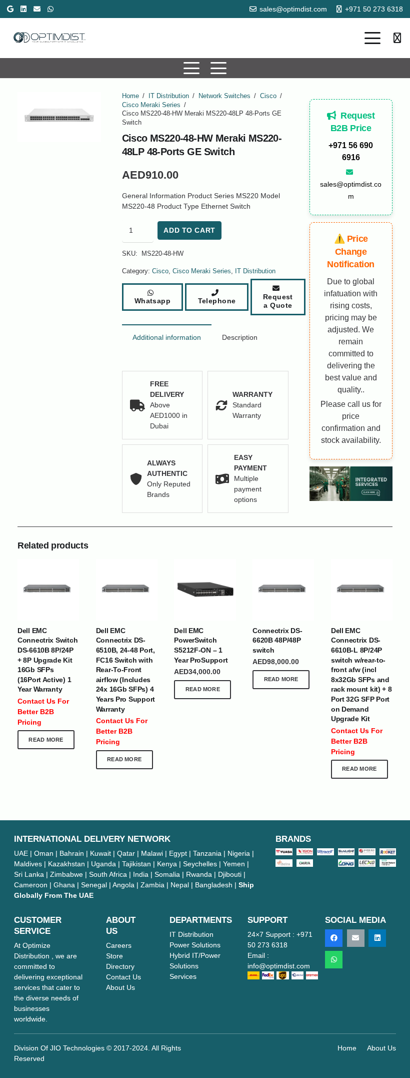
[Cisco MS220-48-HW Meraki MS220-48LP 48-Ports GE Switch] (351, 483)
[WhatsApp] (51, 9)
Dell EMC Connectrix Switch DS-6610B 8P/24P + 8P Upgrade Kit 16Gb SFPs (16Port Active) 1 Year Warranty (48, 660)
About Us (381, 1048)
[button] (372, 38)
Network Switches (224, 96)
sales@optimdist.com (351, 190)
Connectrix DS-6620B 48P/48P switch (277, 640)
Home (130, 96)
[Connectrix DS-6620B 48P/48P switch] (283, 590)
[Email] (37, 9)
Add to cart (189, 230)
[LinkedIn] (23, 9)
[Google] (10, 9)
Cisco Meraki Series (151, 105)
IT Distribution (168, 96)
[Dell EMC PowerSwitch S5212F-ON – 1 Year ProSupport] (205, 590)
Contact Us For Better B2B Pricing (43, 711)
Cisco (268, 96)
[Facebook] (333, 938)
